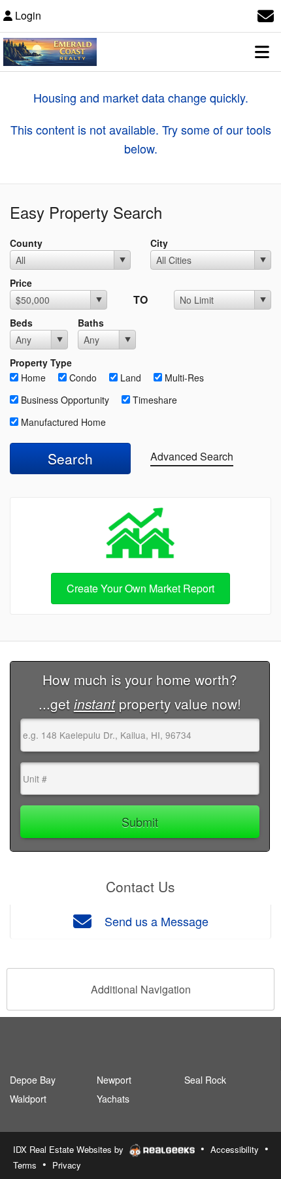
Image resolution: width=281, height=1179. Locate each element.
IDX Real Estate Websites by (69, 1149)
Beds (21, 322)
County (26, 243)
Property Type (41, 362)
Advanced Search (191, 456)
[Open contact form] (265, 14)
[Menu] (262, 51)
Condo (82, 377)
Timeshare (153, 399)
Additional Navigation (141, 989)
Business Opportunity (63, 399)
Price (21, 282)
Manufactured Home (62, 421)
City (159, 243)
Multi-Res (183, 377)
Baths (91, 322)
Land (129, 377)
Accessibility (234, 1149)
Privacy (66, 1165)
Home (32, 377)
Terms (25, 1165)
